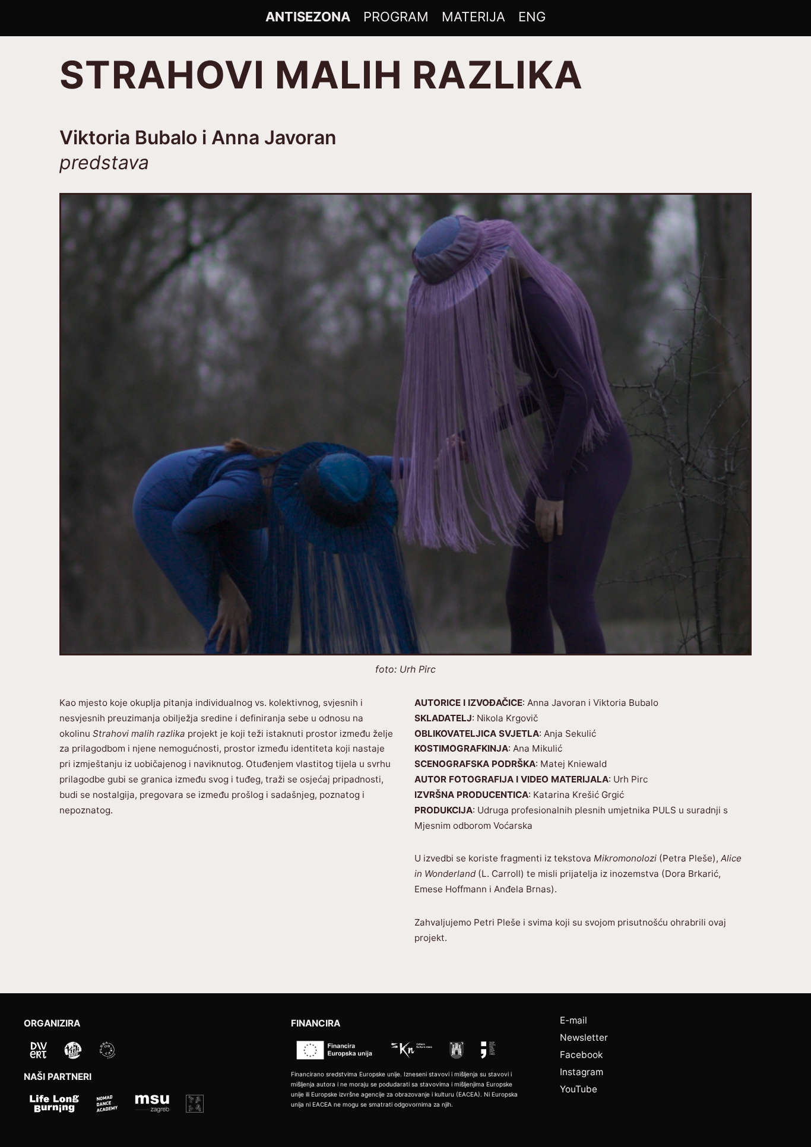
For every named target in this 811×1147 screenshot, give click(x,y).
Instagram (581, 1072)
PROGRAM (396, 16)
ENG (532, 16)
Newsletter (584, 1037)
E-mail (573, 1020)
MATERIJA (473, 16)
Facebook (581, 1054)
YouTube (578, 1089)
